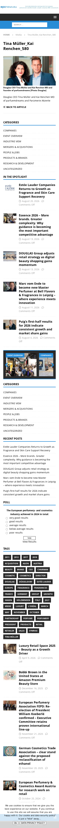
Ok (15, 823)
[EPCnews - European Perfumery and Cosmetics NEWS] (29, 11)
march (44, 606)
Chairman (42, 569)
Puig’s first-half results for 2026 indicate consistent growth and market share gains (35, 327)
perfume (28, 618)
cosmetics (25, 575)
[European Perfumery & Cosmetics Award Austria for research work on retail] (9, 785)
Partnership (12, 618)
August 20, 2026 (30, 201)
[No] (55, 814)
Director (41, 575)
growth (48, 594)
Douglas (10, 581)
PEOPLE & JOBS (11, 152)
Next (51, 365)
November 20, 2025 (32, 768)
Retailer (9, 630)
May (7, 612)
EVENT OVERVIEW (12, 135)
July (47, 600)
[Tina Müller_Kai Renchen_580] (29, 83)
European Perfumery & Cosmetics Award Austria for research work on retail (37, 788)
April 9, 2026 (29, 657)
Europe (9, 587)
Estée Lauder (44, 581)
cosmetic (10, 575)
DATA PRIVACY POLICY (33, 823)
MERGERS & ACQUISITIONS (18, 146)
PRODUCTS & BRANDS (15, 157)
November (19, 612)
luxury (20, 606)
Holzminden (23, 600)
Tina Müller (11, 636)
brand (20, 569)
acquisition (11, 563)
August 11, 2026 (30, 307)
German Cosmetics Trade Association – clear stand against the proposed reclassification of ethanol (37, 756)
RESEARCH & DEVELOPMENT (18, 163)
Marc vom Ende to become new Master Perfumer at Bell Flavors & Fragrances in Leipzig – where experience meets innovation (37, 293)
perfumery (43, 618)
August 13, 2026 (30, 239)
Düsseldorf (25, 581)
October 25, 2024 (31, 798)
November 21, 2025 (32, 733)
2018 (34, 557)
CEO (31, 569)
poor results (16, 532)
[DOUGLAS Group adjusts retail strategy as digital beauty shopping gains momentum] (9, 256)
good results (16, 521)
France (9, 594)
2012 (16, 557)
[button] (54, 17)
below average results (21, 528)
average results (17, 525)
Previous (7, 365)
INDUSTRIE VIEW (12, 141)
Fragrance (24, 587)
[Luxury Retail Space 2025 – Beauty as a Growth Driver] (9, 649)
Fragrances (40, 587)
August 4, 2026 (30, 337)
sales (22, 630)
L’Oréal (32, 606)
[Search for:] (29, 24)
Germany (22, 594)
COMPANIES (10, 130)
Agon (26, 563)
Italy (37, 600)
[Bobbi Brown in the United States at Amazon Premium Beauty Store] (9, 675)
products (25, 624)
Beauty (8, 569)
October (34, 612)
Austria (37, 563)
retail (39, 624)
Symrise (33, 630)
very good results (18, 517)
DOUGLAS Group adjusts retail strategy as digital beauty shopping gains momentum (37, 259)
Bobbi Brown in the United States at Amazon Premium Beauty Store (33, 678)
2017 (25, 557)
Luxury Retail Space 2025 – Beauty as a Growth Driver (37, 649)
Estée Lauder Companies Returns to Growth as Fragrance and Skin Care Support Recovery (37, 190)
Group (35, 594)
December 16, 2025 (32, 688)
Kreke (8, 606)
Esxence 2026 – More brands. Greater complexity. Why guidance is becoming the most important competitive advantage (36, 224)
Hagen (8, 600)
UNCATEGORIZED (12, 168)
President (10, 624)
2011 (7, 557)
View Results (29, 541)
